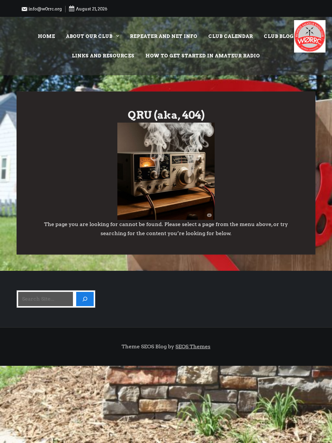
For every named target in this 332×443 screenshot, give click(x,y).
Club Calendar (230, 36)
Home (46, 36)
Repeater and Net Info (163, 36)
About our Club (89, 36)
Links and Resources (103, 55)
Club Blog (279, 36)
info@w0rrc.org (45, 8)
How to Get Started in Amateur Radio (203, 55)
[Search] (85, 299)
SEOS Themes (192, 346)
